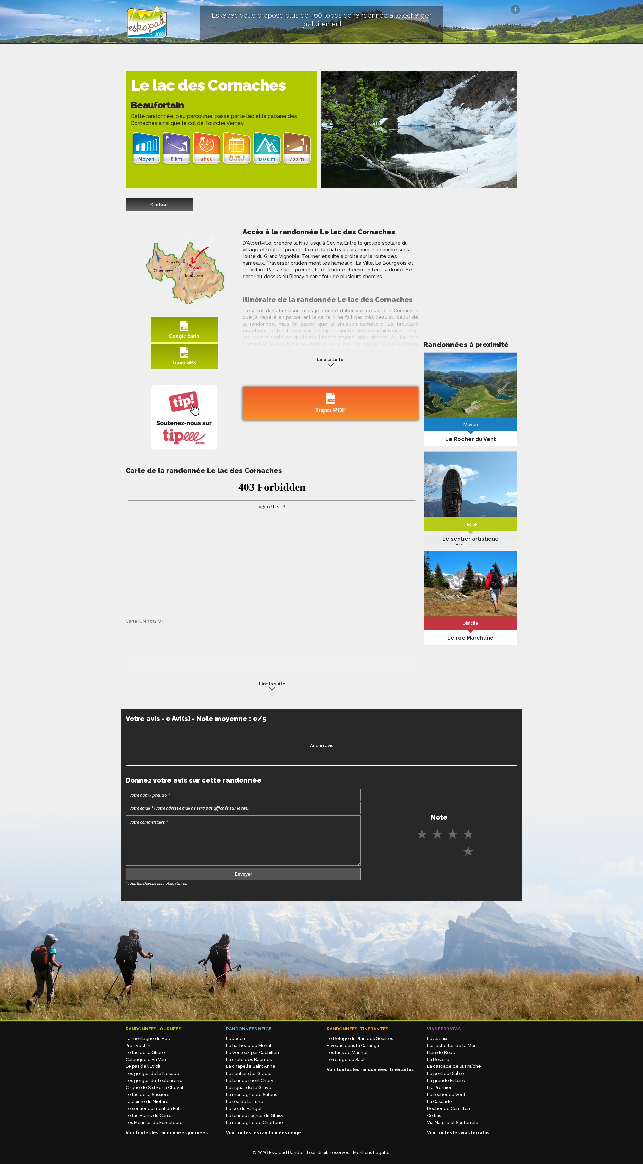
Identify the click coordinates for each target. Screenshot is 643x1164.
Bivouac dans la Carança (353, 1045)
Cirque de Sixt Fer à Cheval (154, 1087)
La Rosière (438, 1059)
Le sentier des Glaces (249, 1073)
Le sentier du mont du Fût (153, 1108)
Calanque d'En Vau (146, 1059)
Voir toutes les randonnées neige (263, 1132)
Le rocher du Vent (446, 1094)
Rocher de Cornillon (448, 1108)
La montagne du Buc (148, 1038)
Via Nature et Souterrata (452, 1122)
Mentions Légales (371, 1152)
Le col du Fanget (244, 1108)
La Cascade (439, 1101)
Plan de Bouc (441, 1052)
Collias (434, 1115)
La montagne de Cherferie (254, 1122)
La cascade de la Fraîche (454, 1066)
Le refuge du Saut (346, 1059)
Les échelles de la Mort (452, 1045)
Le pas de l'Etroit (143, 1066)
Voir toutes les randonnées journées (167, 1132)
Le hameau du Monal (248, 1045)
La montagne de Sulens (251, 1094)
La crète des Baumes (249, 1059)
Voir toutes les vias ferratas (458, 1132)
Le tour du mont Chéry (249, 1080)
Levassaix (437, 1038)
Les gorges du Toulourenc (154, 1080)
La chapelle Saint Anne (250, 1066)
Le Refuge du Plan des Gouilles (360, 1038)
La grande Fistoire (446, 1080)
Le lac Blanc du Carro (148, 1115)
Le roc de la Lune (244, 1101)
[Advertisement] (470, 274)
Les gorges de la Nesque (153, 1073)
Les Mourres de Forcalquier (155, 1122)
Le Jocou (235, 1038)
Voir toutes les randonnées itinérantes (370, 1069)
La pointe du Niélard (147, 1101)
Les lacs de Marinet (347, 1052)
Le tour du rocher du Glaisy (254, 1115)
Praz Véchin (138, 1045)
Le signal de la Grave (248, 1087)
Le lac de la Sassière (148, 1094)
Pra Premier (439, 1087)
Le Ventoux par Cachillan (252, 1052)
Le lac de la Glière (145, 1052)
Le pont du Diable (445, 1073)
